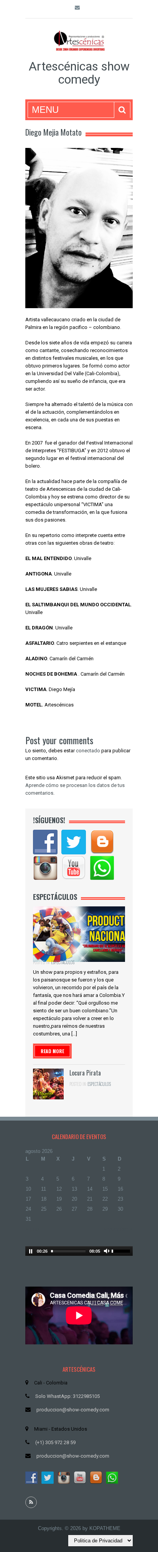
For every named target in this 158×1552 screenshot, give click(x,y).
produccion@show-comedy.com (72, 1410)
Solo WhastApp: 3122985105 (67, 1396)
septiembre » (118, 1229)
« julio (32, 1229)
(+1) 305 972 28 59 (55, 1442)
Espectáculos (62, 962)
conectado (88, 750)
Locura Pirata (85, 1072)
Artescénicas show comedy (79, 73)
